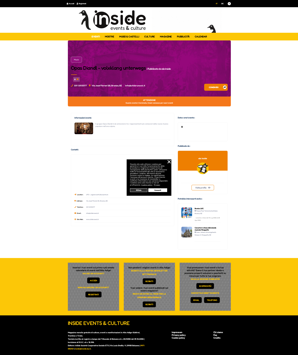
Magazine (166, 36)
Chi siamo (218, 332)
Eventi (96, 36)
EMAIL (196, 300)
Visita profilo (201, 187)
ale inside (166, 68)
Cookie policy (178, 337)
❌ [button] (169, 162)
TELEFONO (212, 300)
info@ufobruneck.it (135, 85)
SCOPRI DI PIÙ (205, 286)
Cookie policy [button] (146, 185)
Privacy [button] (157, 185)
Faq (215, 335)
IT (216, 3)
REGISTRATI (93, 294)
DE (222, 3)
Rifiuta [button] (138, 190)
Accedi (71, 3)
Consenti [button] (157, 190)
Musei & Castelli (129, 36)
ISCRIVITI (149, 281)
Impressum (177, 332)
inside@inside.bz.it (83, 349)
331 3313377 (80, 85)
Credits (216, 337)
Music (76, 59)
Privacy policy (179, 335)
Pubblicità (183, 36)
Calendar (201, 36)
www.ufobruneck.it (92, 219)
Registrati (82, 3)
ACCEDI (93, 280)
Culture (149, 36)
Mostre (109, 36)
